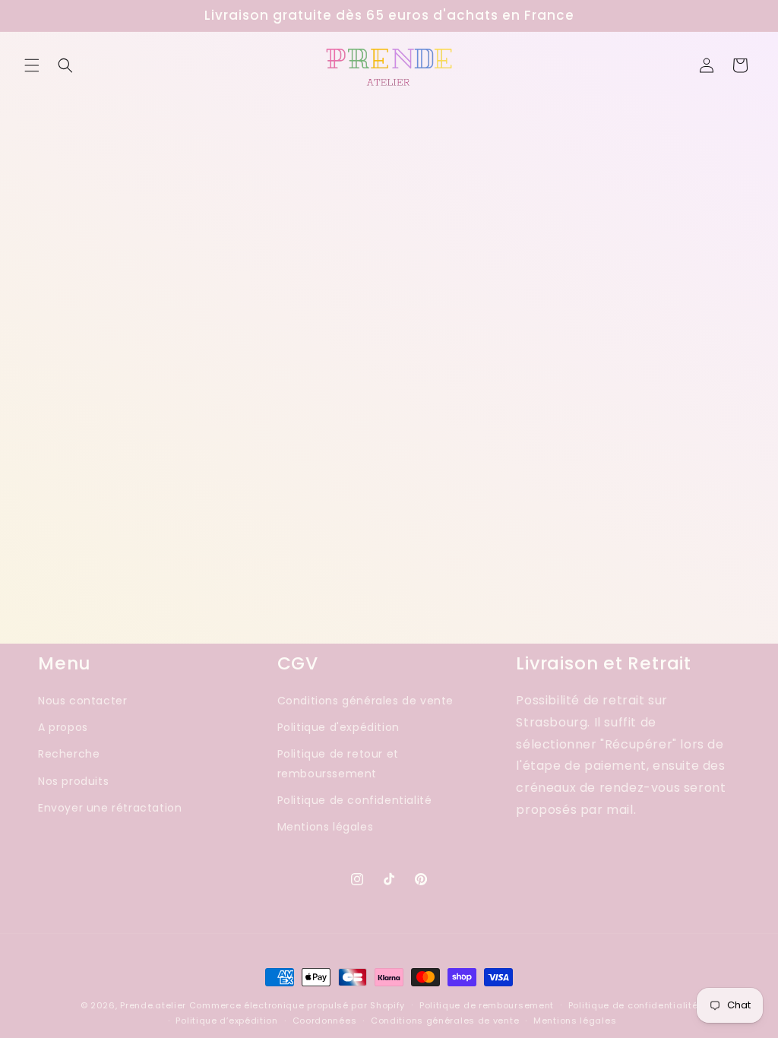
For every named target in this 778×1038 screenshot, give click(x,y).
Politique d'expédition (338, 727)
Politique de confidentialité (354, 800)
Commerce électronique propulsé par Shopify (297, 1005)
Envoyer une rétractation (110, 807)
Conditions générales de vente (365, 700)
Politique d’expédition (226, 1020)
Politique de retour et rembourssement (338, 763)
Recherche (69, 753)
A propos (63, 727)
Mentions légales (325, 826)
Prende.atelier (153, 1005)
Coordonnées (325, 1020)
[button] (32, 65)
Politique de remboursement (486, 1005)
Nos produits (73, 781)
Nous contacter (82, 700)
